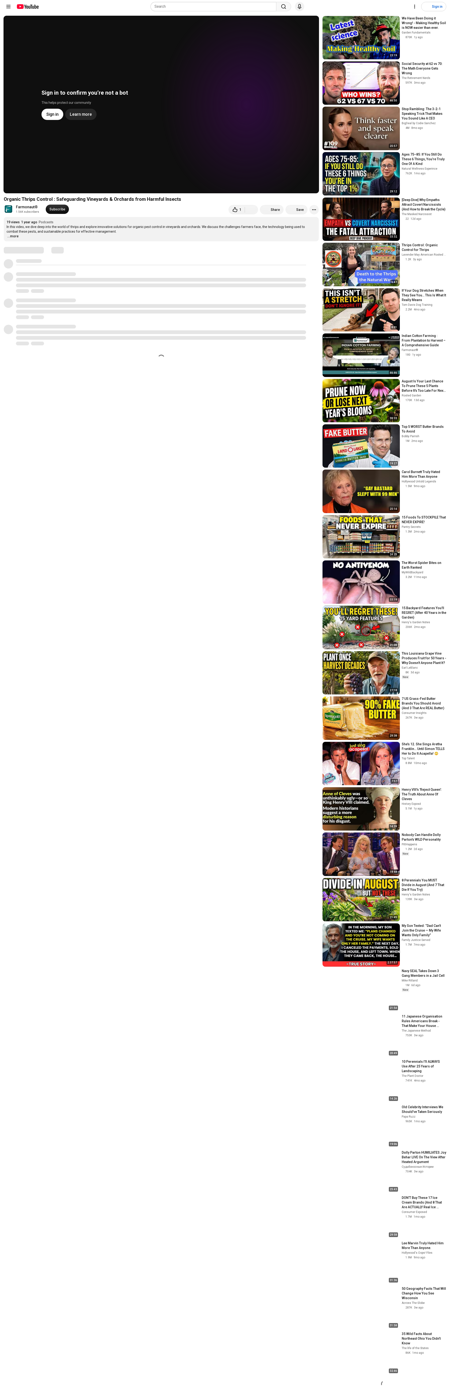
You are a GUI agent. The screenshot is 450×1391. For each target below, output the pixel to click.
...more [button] (13, 236)
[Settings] (414, 6)
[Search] (283, 6)
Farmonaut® (27, 207)
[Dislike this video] (251, 209)
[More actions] (314, 209)
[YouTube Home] (27, 6)
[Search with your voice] (299, 6)
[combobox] (214, 6)
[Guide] (8, 6)
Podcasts (46, 222)
